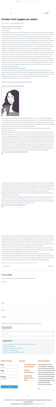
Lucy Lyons (13, 262)
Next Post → (51, 266)
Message (3, 376)
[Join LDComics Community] (21, 365)
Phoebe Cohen (20, 262)
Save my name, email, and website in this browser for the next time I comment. (22, 323)
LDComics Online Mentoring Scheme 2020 (13, 352)
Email (3, 310)
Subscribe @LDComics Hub (29, 378)
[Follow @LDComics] (21, 371)
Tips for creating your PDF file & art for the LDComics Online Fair (19, 344)
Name (3, 303)
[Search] (51, 334)
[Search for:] (28, 334)
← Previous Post (5, 266)
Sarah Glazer (27, 262)
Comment (4, 281)
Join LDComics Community (30, 365)
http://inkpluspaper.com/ (28, 202)
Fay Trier (9, 262)
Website (3, 316)
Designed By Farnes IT (39, 404)
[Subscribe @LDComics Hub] (21, 378)
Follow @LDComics (29, 371)
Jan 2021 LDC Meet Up (9, 346)
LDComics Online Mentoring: (10, 350)
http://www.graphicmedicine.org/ (25, 64)
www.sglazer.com (27, 32)
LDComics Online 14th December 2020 (13, 348)
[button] (11, 13)
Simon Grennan (33, 262)
